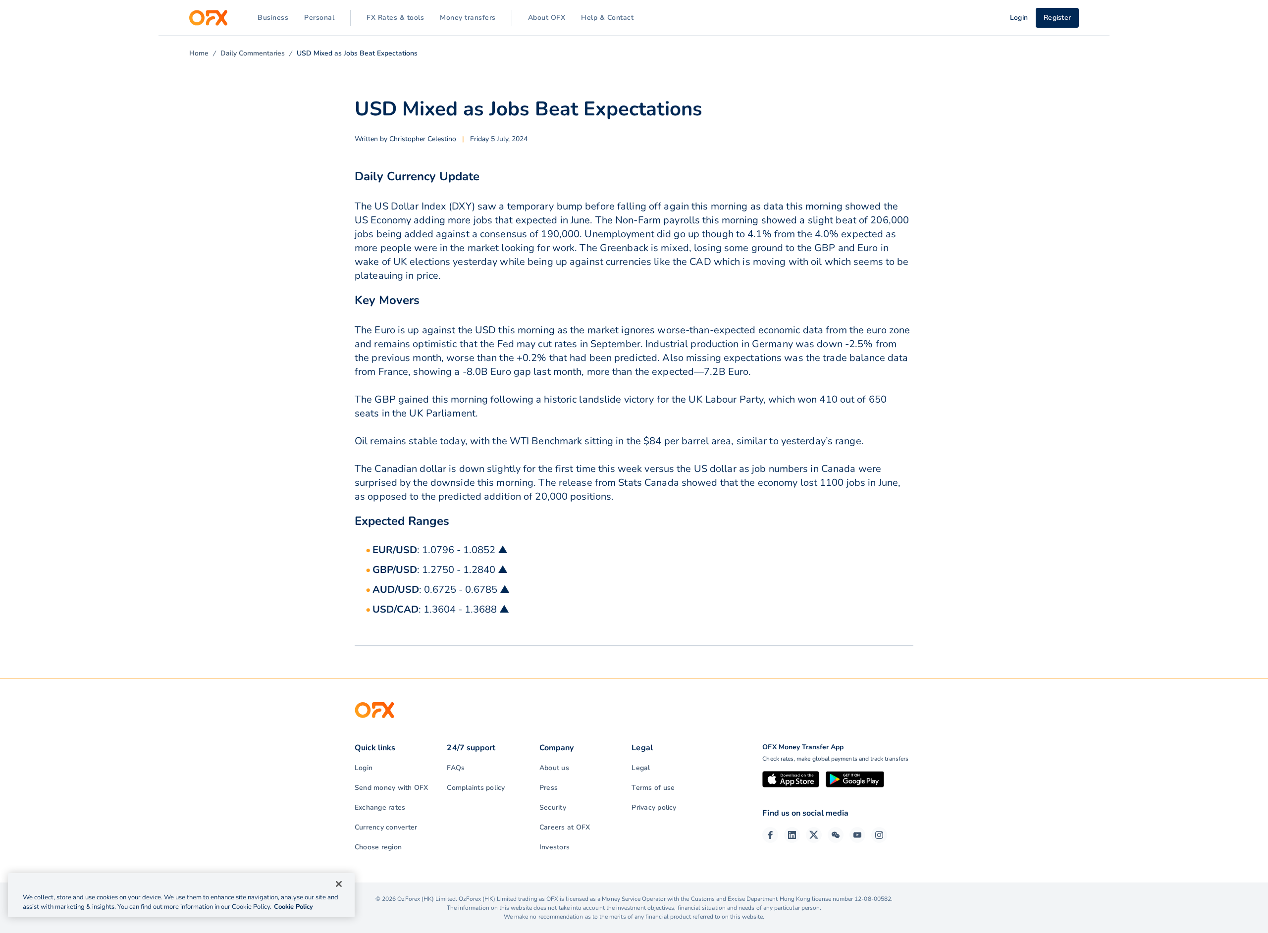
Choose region (378, 847)
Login (363, 768)
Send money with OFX (391, 787)
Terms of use (653, 787)
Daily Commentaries (252, 53)
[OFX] (208, 18)
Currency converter (386, 827)
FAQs (456, 768)
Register (1057, 17)
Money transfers (468, 17)
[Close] (339, 884)
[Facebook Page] (770, 835)
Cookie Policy (293, 906)
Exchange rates (380, 807)
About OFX (547, 17)
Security (552, 807)
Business (273, 17)
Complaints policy (476, 787)
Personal (319, 17)
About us (554, 768)
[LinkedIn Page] (792, 835)
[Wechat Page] (836, 835)
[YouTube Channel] (857, 835)
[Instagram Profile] (879, 835)
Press (548, 787)
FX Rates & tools (395, 17)
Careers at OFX (564, 827)
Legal (641, 768)
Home (199, 53)
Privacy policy (654, 807)
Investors (554, 847)
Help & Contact (607, 17)
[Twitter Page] (814, 835)
